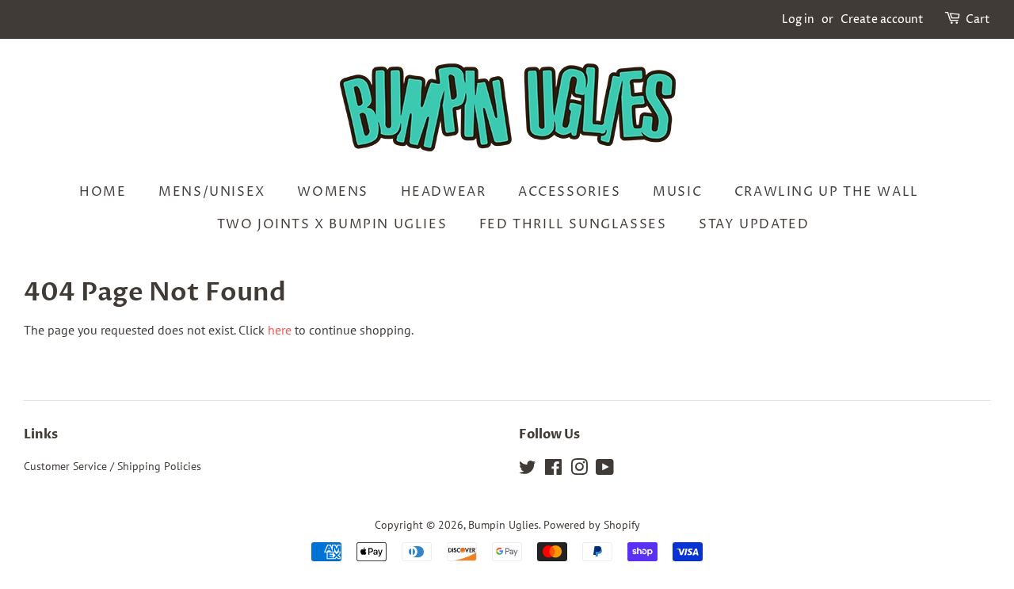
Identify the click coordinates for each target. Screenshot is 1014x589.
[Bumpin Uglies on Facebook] (553, 470)
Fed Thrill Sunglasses (573, 224)
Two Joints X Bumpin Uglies (332, 224)
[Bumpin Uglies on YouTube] (605, 470)
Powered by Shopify (591, 525)
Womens (332, 192)
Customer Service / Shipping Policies (112, 466)
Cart (978, 19)
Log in (798, 19)
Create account (882, 19)
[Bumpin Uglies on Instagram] (579, 470)
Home (102, 192)
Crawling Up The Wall (826, 192)
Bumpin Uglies (503, 525)
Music (677, 192)
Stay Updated (754, 224)
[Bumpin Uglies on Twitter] (527, 470)
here (280, 330)
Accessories (569, 192)
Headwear (443, 192)
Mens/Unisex (211, 192)
